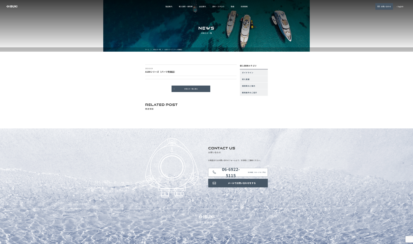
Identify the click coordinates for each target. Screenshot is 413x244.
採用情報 (244, 6)
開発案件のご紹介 (249, 92)
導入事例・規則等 (186, 6)
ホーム (147, 49)
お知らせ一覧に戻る (191, 89)
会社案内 (202, 6)
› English (399, 6)
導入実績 (246, 79)
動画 (232, 6)
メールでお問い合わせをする (242, 183)
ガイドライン (247, 72)
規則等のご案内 (248, 86)
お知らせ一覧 (157, 49)
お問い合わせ (386, 6)
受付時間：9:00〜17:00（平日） (244, 172)
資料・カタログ (218, 6)
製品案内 (168, 6)
